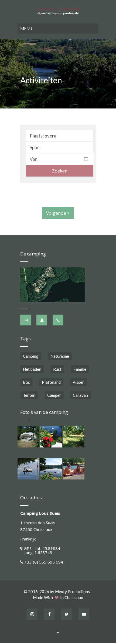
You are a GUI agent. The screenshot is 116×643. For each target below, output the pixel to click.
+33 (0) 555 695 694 (44, 562)
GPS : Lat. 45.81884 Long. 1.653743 (40, 550)
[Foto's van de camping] (28, 436)
